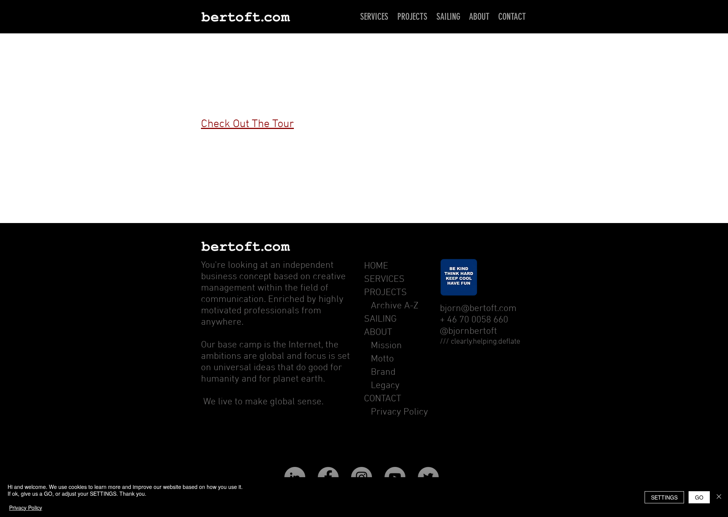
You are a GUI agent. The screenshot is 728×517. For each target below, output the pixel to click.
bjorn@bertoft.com (478, 308)
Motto (383, 359)
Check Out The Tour (247, 124)
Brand (383, 372)
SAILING (380, 319)
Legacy (385, 385)
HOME (376, 266)
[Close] (718, 497)
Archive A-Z (391, 306)
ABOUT (378, 332)
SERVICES (384, 279)
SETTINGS (664, 497)
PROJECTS (385, 293)
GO (699, 497)
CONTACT (382, 399)
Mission (386, 346)
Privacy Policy (399, 412)
